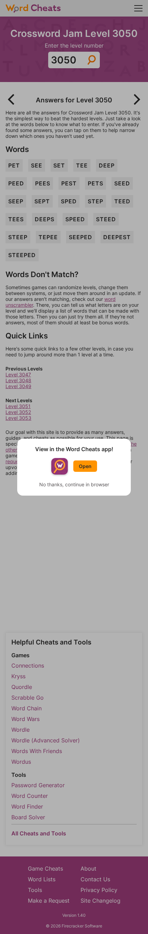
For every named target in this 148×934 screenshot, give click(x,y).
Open (85, 466)
